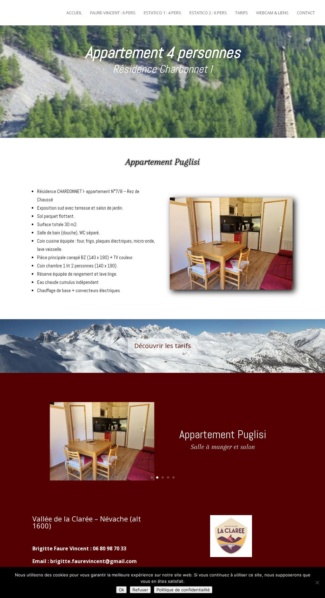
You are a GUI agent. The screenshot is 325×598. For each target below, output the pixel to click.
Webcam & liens (272, 13)
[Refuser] (317, 582)
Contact (306, 13)
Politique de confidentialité (183, 589)
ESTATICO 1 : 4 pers (162, 13)
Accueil (74, 13)
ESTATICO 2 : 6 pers (208, 13)
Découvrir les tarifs (162, 345)
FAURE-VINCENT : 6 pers (113, 13)
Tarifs (241, 13)
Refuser (140, 589)
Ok (121, 589)
